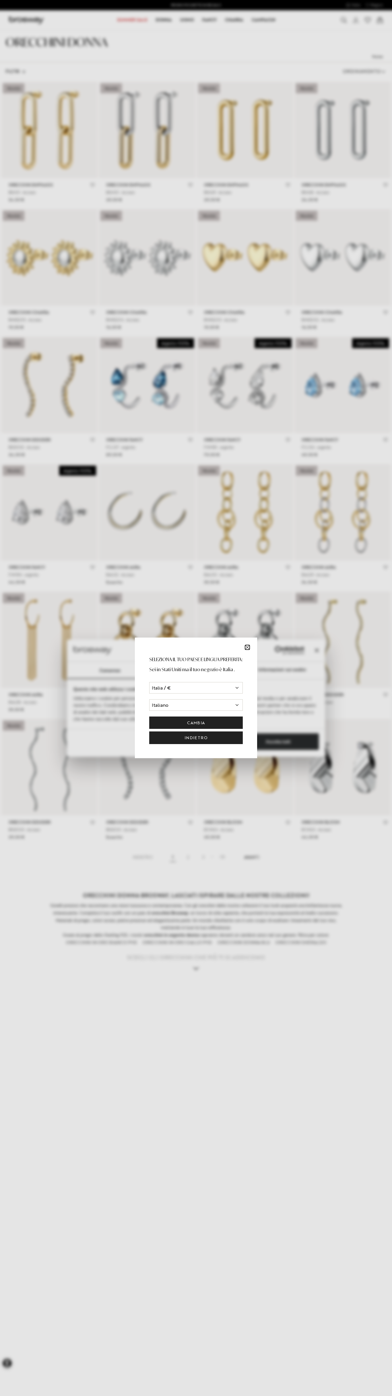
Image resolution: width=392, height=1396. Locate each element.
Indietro (196, 737)
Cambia (196, 722)
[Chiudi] (247, 647)
